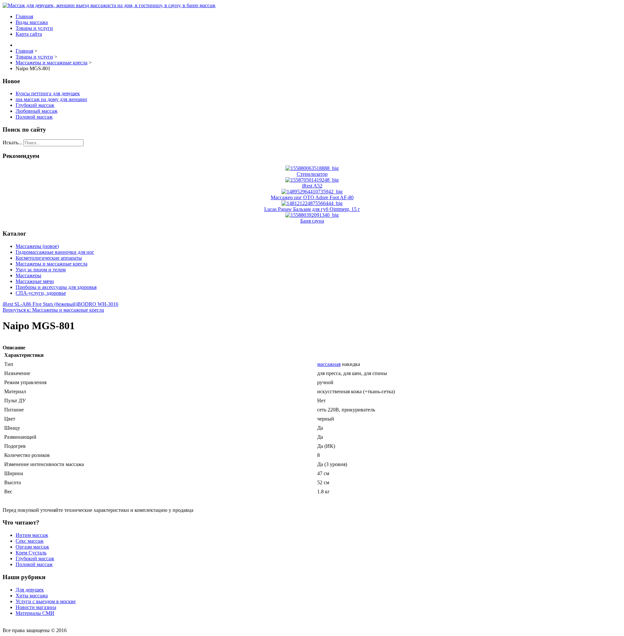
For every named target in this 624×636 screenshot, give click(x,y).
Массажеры (28, 275)
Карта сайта (29, 34)
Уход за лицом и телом (41, 269)
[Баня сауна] (312, 215)
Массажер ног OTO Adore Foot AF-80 (312, 197)
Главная (24, 16)
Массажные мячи (35, 281)
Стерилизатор (312, 174)
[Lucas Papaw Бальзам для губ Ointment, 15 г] (312, 203)
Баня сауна (312, 221)
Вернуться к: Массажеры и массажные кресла (53, 310)
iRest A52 (312, 185)
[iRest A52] (312, 180)
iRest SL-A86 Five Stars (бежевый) (40, 304)
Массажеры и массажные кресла (51, 263)
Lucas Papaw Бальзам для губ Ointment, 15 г (312, 209)
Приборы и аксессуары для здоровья (56, 287)
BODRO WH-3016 (97, 304)
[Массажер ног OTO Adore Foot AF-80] (312, 191)
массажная (329, 364)
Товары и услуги (34, 28)
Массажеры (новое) (37, 246)
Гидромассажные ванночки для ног (55, 252)
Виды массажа (32, 22)
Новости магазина (36, 607)
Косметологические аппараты (49, 258)
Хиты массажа (32, 595)
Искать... (12, 142)
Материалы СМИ (35, 613)
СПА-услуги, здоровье (41, 293)
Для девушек (30, 589)
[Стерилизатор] (312, 168)
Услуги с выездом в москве (46, 601)
